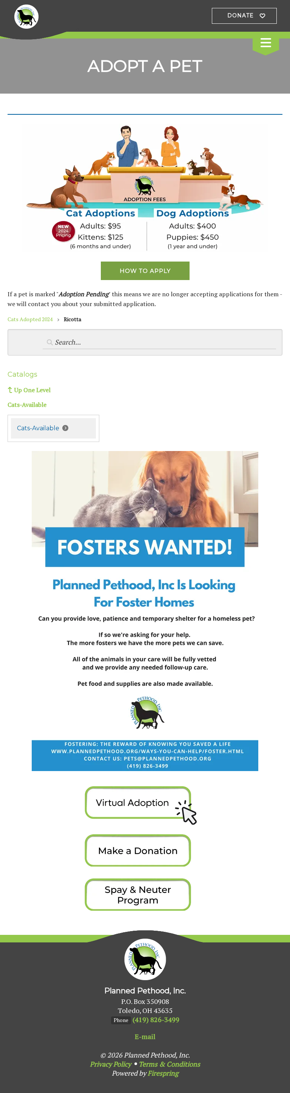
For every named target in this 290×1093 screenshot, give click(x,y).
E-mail (145, 1036)
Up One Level (32, 390)
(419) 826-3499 (156, 1019)
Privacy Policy (110, 1063)
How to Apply (145, 270)
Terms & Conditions (169, 1063)
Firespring (163, 1073)
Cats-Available (27, 404)
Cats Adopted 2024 (30, 319)
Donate (240, 15)
